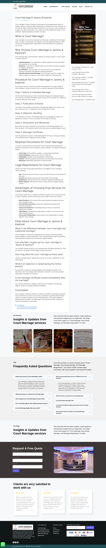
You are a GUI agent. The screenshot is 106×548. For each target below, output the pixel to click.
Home (45, 6)
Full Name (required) (17, 451)
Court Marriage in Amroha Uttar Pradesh (26, 308)
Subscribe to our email (73, 524)
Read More (18, 345)
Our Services (53, 6)
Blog (80, 6)
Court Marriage (20, 305)
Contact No (15, 463)
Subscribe (90, 527)
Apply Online (66, 6)
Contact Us (88, 6)
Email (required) (16, 457)
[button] (90, 342)
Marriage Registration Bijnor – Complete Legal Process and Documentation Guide (83, 84)
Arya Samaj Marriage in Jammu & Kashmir (27, 306)
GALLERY (74, 6)
